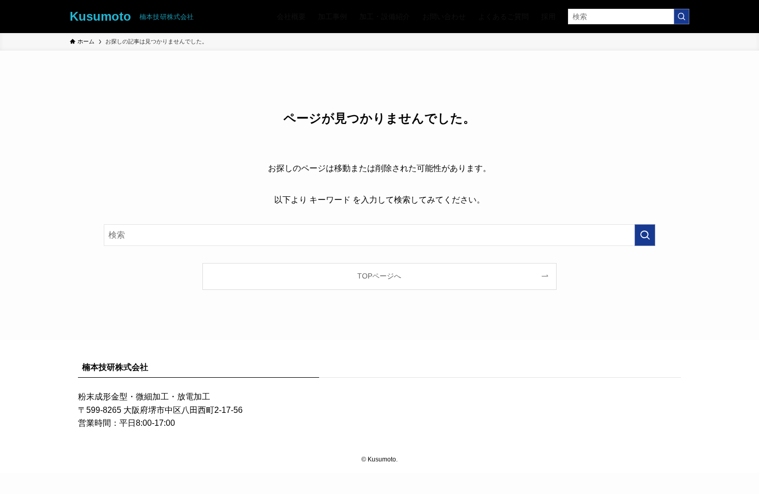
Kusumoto (100, 16)
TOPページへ (379, 276)
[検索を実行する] (681, 16)
